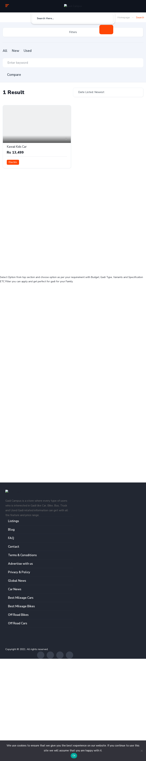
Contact (13, 547)
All (5, 50)
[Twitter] (50, 655)
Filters (73, 32)
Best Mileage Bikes (21, 606)
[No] (141, 750)
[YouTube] (69, 655)
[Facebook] (40, 655)
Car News (14, 589)
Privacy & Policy (19, 572)
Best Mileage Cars (20, 598)
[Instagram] (60, 655)
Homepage (124, 17)
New (15, 50)
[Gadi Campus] (73, 6)
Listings (13, 521)
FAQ (11, 538)
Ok (73, 755)
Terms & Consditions (22, 555)
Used (28, 50)
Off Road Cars (17, 623)
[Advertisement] (73, 200)
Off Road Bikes (18, 615)
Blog (11, 530)
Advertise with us (20, 564)
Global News (17, 581)
